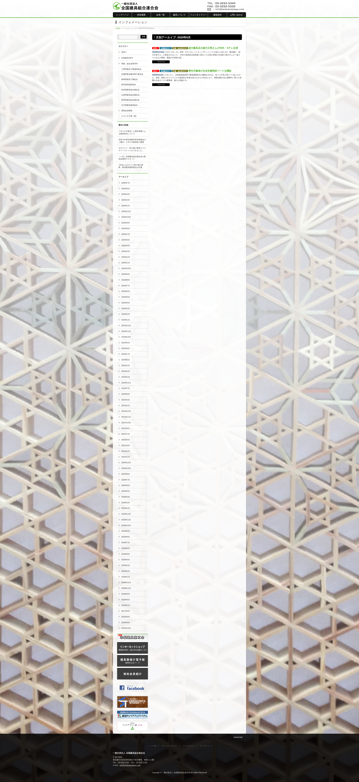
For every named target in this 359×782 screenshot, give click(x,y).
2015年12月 (126, 628)
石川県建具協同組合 (129, 105)
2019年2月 (125, 571)
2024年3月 (125, 308)
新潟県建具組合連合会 (130, 90)
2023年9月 (125, 343)
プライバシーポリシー (169, 746)
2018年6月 (125, 594)
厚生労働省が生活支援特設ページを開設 (209, 70)
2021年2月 (125, 451)
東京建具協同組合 (128, 84)
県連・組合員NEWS (180, 48)
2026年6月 (125, 189)
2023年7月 (125, 354)
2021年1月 (125, 457)
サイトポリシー (189, 746)
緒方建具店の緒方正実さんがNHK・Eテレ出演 (213, 48)
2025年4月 (125, 246)
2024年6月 (125, 291)
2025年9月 (125, 223)
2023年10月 (126, 337)
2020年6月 (125, 485)
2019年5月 (125, 554)
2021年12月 (126, 411)
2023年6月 (125, 360)
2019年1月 (125, 577)
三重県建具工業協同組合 (131, 69)
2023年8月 (125, 348)
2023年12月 (126, 326)
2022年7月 (125, 388)
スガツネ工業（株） (129, 116)
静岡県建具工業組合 (129, 79)
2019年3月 (125, 565)
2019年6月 (125, 548)
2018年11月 (126, 588)
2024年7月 (125, 286)
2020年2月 (125, 503)
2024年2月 (125, 314)
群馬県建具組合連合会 (130, 100)
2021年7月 (125, 434)
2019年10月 (126, 525)
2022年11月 (126, 383)
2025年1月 (125, 263)
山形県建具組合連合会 (130, 95)
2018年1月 (125, 605)
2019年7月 (125, 543)
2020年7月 (125, 480)
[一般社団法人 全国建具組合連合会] (135, 7)
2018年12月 (126, 582)
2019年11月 (126, 520)
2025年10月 (126, 217)
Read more (161, 61)
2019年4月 (125, 560)
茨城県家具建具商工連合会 (132, 74)
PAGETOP (238, 737)
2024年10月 (126, 268)
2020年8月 (125, 474)
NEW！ (155, 48)
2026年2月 (125, 206)
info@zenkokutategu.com (130, 765)
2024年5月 (125, 297)
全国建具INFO (166, 48)
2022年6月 (125, 394)
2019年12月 (126, 514)
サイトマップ (205, 746)
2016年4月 (125, 622)
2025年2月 (125, 257)
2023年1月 (125, 377)
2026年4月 (125, 194)
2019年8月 (125, 537)
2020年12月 (126, 463)
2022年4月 (125, 400)
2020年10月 (126, 468)
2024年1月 (125, 320)
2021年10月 (126, 423)
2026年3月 (125, 200)
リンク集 (152, 746)
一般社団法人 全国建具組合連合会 (176, 772)
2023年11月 (126, 331)
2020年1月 (125, 508)
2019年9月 (125, 531)
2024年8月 (125, 280)
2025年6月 (125, 240)
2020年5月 (125, 491)
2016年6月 (125, 617)
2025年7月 (125, 234)
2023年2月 (125, 371)
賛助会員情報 (126, 111)
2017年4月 (125, 611)
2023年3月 (125, 365)
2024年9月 (125, 274)
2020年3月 (125, 497)
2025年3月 (125, 251)
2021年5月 (125, 445)
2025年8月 (125, 228)
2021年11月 (126, 417)
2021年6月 (125, 440)
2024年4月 (125, 303)
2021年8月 (125, 428)
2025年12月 (126, 211)
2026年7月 (125, 183)
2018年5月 (125, 600)
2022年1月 (125, 406)
